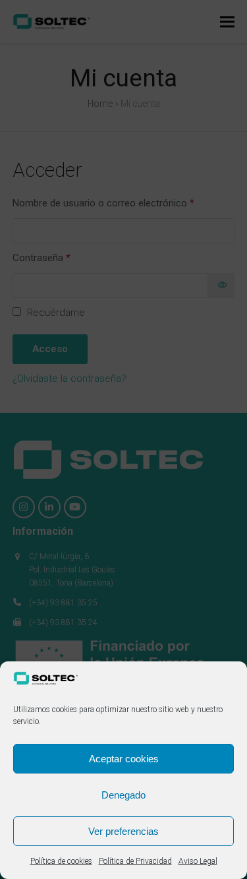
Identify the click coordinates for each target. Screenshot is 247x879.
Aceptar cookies (124, 758)
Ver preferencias (123, 831)
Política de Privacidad (135, 861)
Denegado (123, 795)
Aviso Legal (197, 861)
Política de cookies (61, 861)
